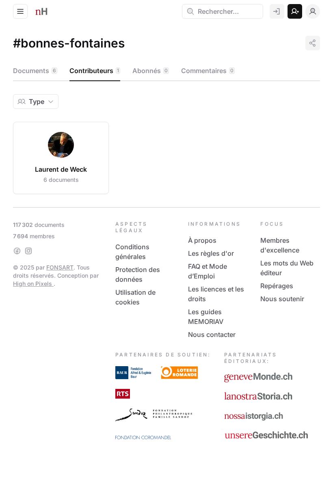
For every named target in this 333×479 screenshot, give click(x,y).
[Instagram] (28, 251)
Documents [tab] (34, 71)
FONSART (60, 267)
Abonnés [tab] (150, 71)
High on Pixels (33, 283)
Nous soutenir (282, 299)
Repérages (276, 286)
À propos (202, 240)
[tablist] (166, 71)
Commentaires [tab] (207, 71)
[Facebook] (17, 251)
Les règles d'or (211, 253)
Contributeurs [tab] (94, 71)
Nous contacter (212, 334)
